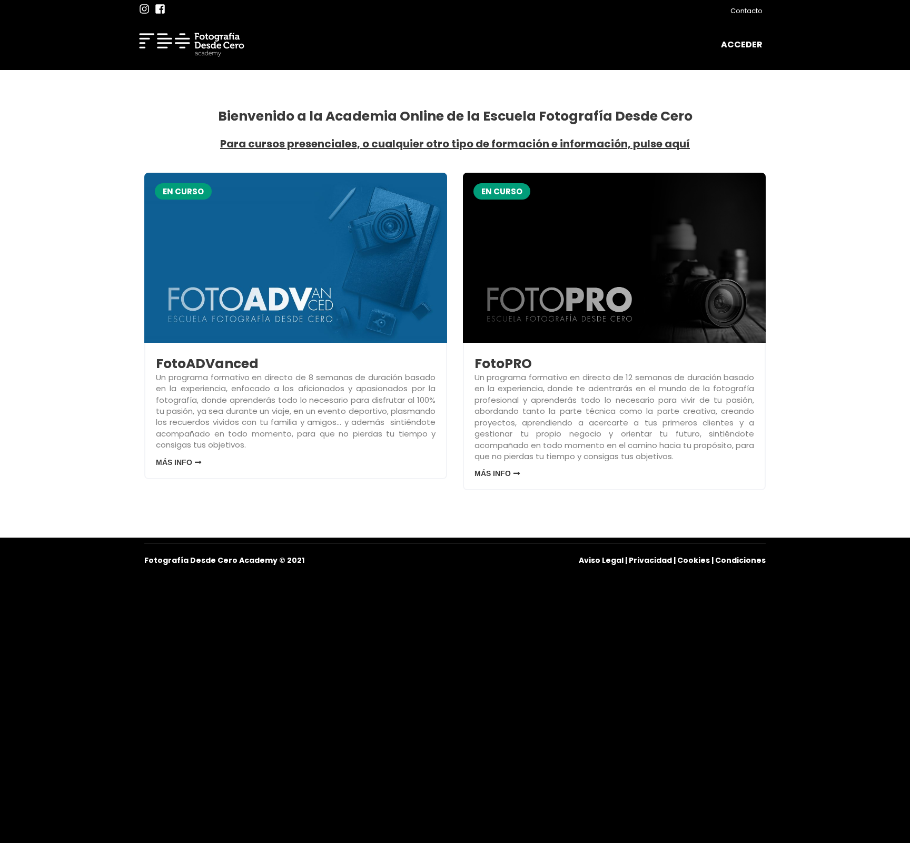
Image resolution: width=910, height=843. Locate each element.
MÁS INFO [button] (174, 462)
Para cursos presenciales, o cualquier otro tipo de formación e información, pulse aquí (455, 143)
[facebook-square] (162, 9)
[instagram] (146, 9)
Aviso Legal (601, 560)
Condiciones (740, 560)
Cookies (693, 560)
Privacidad (650, 560)
